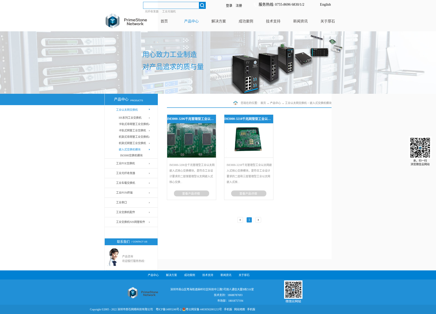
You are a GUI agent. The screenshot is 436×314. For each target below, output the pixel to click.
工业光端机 (169, 11)
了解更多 (191, 193)
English (325, 4)
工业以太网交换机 (296, 103)
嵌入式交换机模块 (321, 103)
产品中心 (275, 103)
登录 (229, 5)
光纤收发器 (152, 11)
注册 (239, 5)
